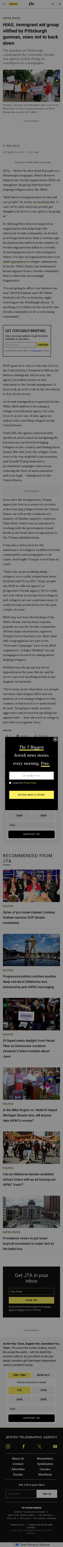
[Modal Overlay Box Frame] (31, 773)
